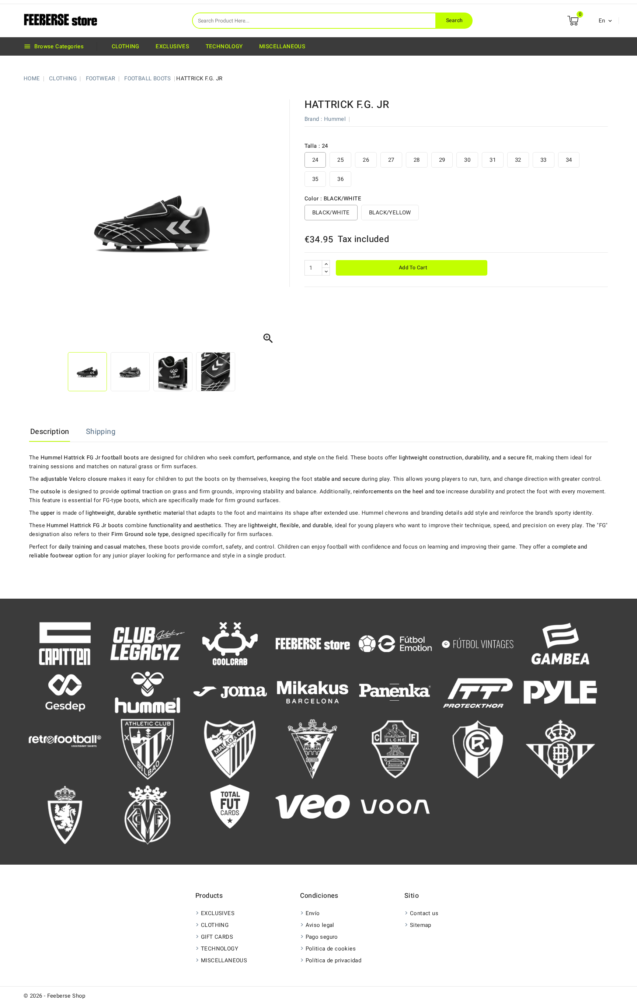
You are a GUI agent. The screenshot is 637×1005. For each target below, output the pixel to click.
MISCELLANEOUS (282, 46)
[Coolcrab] (230, 643)
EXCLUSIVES (172, 46)
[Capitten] (64, 643)
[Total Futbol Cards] (229, 806)
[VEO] (312, 806)
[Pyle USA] (560, 692)
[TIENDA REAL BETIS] (560, 749)
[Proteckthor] (477, 692)
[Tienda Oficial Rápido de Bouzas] (477, 749)
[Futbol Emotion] (395, 643)
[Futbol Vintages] (477, 643)
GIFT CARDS (217, 937)
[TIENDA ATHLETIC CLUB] (147, 749)
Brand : (313, 119)
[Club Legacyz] (147, 643)
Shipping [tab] (100, 431)
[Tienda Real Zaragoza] (64, 814)
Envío (313, 913)
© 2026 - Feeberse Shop (55, 996)
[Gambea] (560, 643)
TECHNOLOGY (224, 46)
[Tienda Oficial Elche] (395, 749)
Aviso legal (320, 925)
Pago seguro (322, 937)
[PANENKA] (395, 692)
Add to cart (412, 268)
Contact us (424, 913)
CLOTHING (125, 46)
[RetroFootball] (64, 740)
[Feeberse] (312, 643)
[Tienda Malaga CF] (230, 749)
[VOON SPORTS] (395, 806)
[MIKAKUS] (312, 692)
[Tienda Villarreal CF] (147, 814)
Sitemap (420, 925)
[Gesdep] (64, 692)
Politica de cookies (331, 949)
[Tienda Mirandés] (312, 749)
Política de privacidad (334, 960)
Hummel (335, 119)
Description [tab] (49, 431)
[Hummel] (147, 692)
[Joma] (230, 692)
